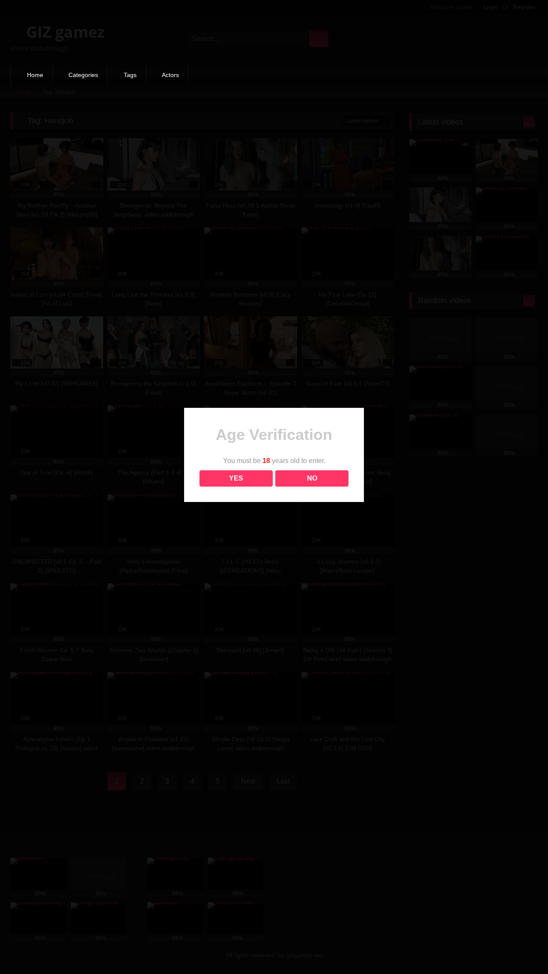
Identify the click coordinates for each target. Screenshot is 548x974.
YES (236, 478)
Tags (130, 74)
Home (35, 74)
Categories (83, 74)
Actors (170, 74)
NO (312, 478)
